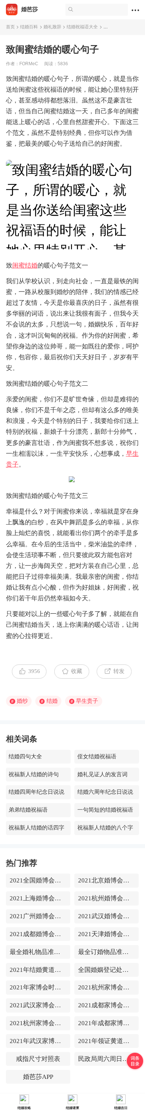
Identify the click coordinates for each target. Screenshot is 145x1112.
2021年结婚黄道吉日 (38, 969)
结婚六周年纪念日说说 (105, 792)
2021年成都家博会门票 (106, 1023)
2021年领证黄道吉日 (106, 1041)
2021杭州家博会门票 (38, 1023)
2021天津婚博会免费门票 (106, 934)
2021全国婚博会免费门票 (38, 880)
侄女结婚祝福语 (96, 756)
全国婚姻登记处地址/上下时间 (106, 969)
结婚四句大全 (25, 756)
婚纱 (19, 701)
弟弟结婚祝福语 (28, 810)
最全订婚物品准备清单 (106, 951)
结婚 (49, 701)
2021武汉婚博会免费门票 (106, 916)
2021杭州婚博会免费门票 (106, 898)
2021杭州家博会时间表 (106, 987)
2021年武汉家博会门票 (38, 1041)
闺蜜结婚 (25, 265)
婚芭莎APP (38, 1076)
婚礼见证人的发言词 (102, 774)
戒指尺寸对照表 (38, 1058)
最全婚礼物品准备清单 (38, 951)
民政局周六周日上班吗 (106, 1058)
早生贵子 (84, 701)
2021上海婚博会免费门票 (38, 898)
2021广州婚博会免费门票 (38, 916)
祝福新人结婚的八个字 (105, 828)
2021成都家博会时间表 (106, 1005)
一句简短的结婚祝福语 (105, 810)
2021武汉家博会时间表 (38, 1005)
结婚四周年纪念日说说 (36, 792)
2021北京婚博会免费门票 (106, 880)
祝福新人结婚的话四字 (36, 828)
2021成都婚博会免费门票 (38, 934)
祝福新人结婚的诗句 (34, 774)
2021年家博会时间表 (38, 987)
